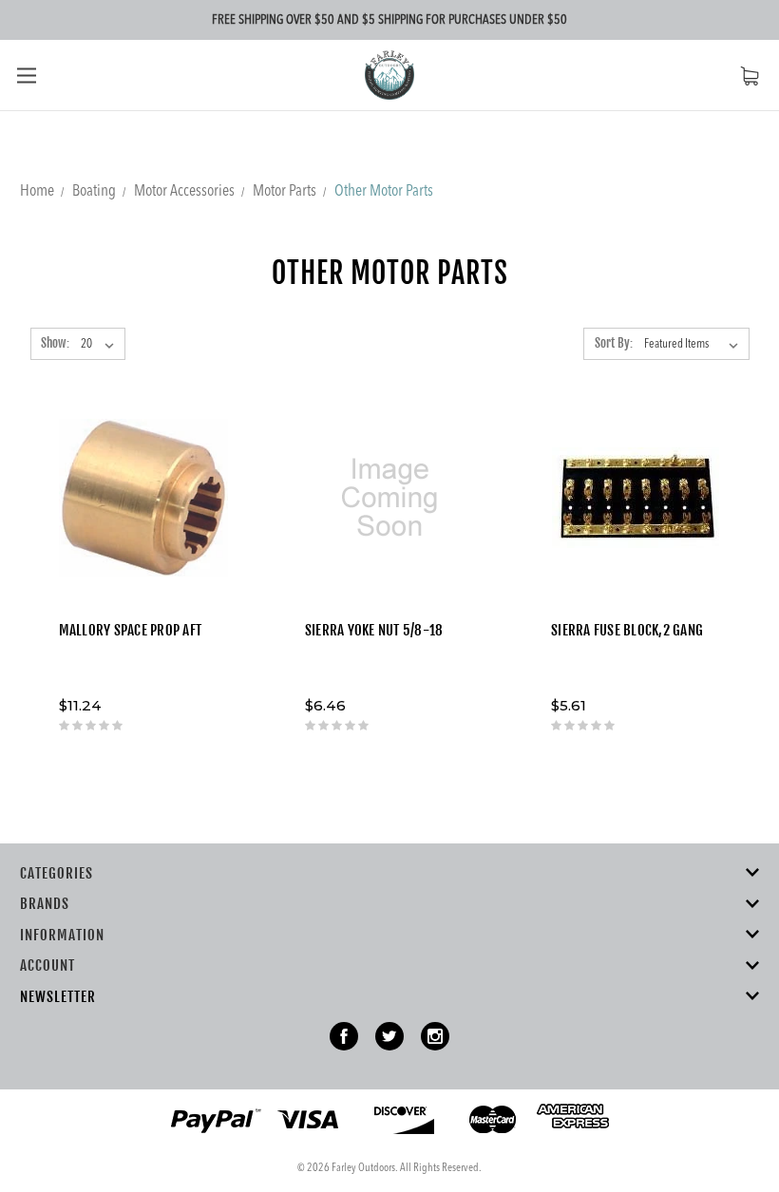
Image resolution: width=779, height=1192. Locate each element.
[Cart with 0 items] (750, 76)
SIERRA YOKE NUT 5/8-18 (374, 630)
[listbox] (695, 345)
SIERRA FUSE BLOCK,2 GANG (627, 630)
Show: (55, 342)
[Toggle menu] (26, 74)
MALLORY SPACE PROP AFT (130, 630)
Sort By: (614, 342)
